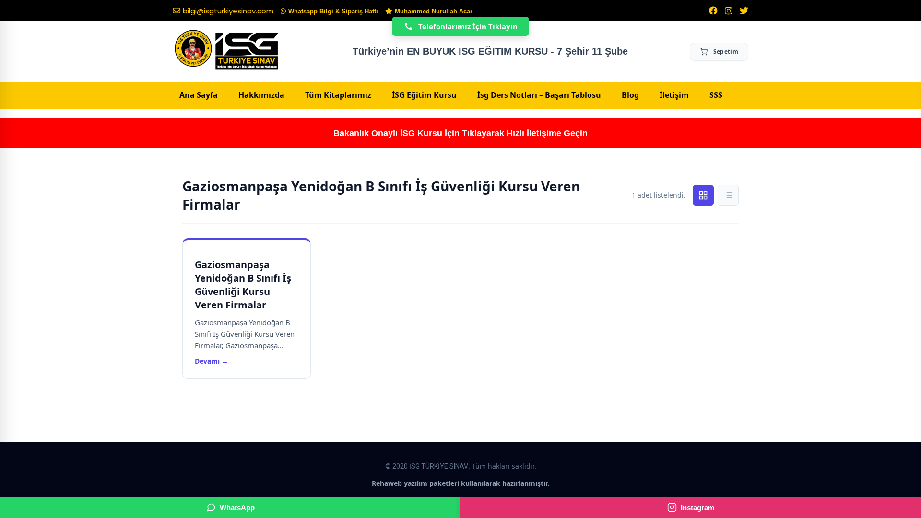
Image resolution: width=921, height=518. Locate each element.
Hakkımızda (261, 95)
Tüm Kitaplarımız (338, 95)
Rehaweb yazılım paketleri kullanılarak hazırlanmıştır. (461, 483)
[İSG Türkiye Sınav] (227, 50)
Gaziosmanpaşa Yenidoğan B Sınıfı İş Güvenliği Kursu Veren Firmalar (243, 284)
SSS (715, 95)
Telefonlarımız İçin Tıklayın (468, 26)
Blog (630, 95)
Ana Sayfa (198, 95)
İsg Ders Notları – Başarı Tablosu (539, 95)
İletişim (674, 95)
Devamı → (211, 360)
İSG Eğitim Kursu (424, 95)
